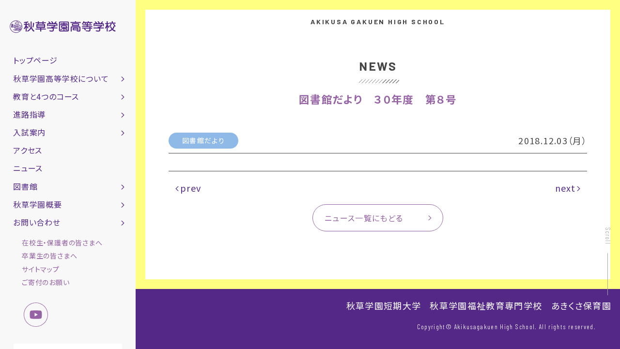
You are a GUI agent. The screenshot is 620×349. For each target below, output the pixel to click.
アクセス (27, 150)
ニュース (28, 168)
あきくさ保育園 (581, 305)
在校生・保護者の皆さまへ (62, 242)
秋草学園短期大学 (383, 305)
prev (190, 188)
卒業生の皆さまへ (49, 255)
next (565, 188)
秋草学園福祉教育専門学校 (486, 305)
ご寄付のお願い (46, 282)
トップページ (35, 60)
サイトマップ (41, 269)
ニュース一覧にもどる (364, 218)
